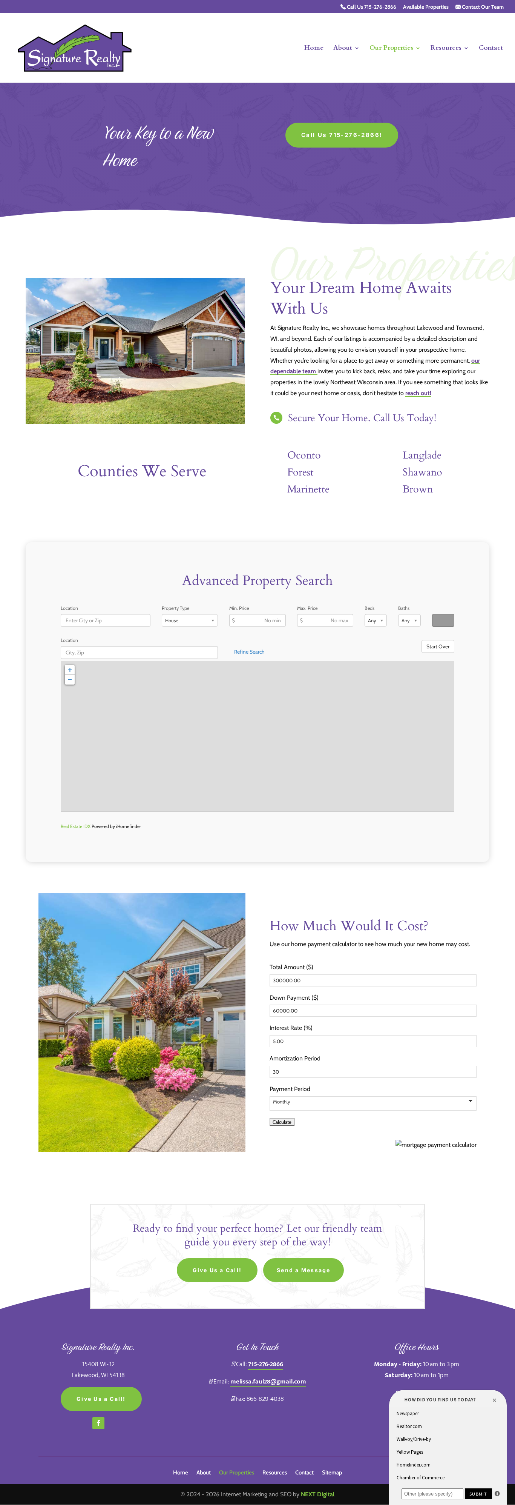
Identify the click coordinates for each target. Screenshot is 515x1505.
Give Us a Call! (217, 1270)
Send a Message (303, 1270)
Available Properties (426, 7)
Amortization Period (295, 1058)
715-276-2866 (265, 1364)
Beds (369, 608)
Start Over (437, 646)
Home (313, 48)
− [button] (70, 679)
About (342, 48)
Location (69, 608)
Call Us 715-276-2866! (341, 134)
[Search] (443, 620)
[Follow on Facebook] (98, 1423)
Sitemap (332, 1473)
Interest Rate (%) (291, 1027)
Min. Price (239, 608)
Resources (446, 48)
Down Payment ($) (294, 997)
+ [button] (70, 670)
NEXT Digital (317, 1494)
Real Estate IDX (75, 826)
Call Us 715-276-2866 (371, 7)
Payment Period (290, 1089)
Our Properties (391, 48)
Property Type (175, 608)
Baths (403, 608)
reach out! (418, 393)
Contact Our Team (482, 7)
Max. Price (307, 608)
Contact (491, 48)
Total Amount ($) (291, 967)
